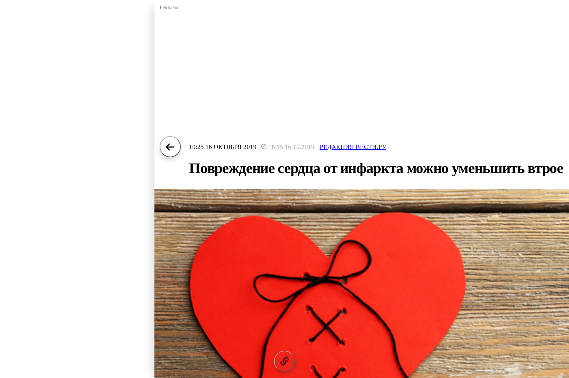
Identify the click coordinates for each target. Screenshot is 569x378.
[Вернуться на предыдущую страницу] (170, 146)
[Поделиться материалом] (284, 361)
